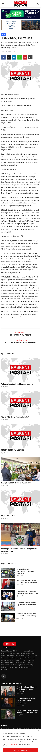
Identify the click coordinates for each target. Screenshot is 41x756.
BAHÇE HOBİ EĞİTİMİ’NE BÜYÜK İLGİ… (16, 483)
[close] (38, 731)
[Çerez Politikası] (11, 745)
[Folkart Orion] (20, 25)
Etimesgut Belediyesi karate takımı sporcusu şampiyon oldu (19, 550)
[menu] (2, 3)
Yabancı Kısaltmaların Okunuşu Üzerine (17, 384)
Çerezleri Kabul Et (20, 750)
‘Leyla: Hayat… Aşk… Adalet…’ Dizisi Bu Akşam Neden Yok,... (28, 711)
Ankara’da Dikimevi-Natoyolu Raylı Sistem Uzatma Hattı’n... (27, 604)
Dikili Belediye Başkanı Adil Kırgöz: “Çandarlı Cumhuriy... (27, 615)
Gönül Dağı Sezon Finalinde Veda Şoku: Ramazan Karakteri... (27, 689)
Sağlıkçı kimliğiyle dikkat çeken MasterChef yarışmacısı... (26, 701)
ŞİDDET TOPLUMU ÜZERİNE (20, 335)
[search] (38, 3)
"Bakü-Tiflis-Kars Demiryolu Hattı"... (15, 417)
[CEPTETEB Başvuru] (20, 14)
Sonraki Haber (19, 340)
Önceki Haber (21, 332)
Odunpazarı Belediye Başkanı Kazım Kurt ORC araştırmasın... (27, 581)
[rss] (3, 676)
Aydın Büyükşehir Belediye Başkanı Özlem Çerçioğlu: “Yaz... (28, 592)
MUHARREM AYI (8, 516)
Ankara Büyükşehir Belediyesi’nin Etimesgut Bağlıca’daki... (25, 571)
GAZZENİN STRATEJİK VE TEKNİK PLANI (20, 343)
